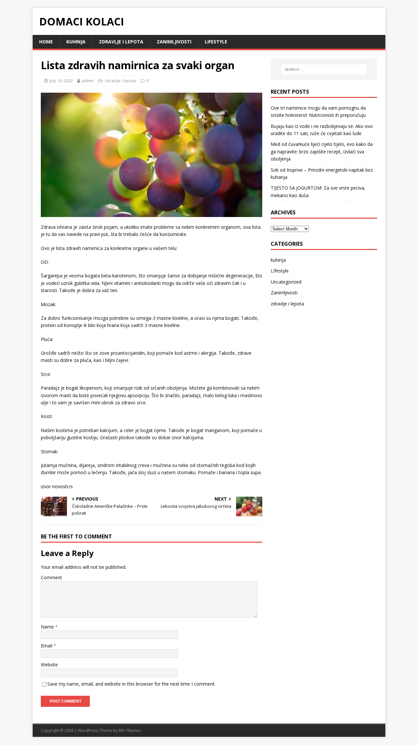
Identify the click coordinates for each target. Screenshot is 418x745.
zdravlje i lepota (121, 42)
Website (49, 664)
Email (47, 646)
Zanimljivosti (174, 42)
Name (48, 627)
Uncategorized (286, 282)
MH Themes (129, 730)
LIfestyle (216, 42)
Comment (51, 577)
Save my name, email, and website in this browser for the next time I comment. (131, 684)
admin (88, 81)
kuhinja (76, 42)
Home (46, 42)
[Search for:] (324, 69)
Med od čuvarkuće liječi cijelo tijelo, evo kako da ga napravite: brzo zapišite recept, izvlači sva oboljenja (322, 151)
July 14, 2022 (61, 81)
